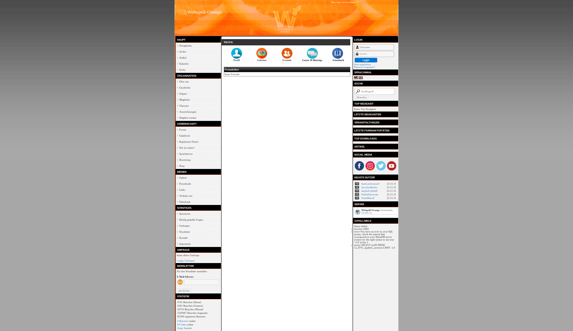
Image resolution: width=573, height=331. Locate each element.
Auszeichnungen (188, 111)
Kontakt (183, 237)
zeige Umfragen (186, 260)
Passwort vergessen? (364, 67)
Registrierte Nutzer (189, 141)
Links (182, 189)
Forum (182, 129)
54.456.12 (366, 212)
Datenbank (184, 201)
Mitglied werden (187, 117)
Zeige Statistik (184, 328)
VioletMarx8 (367, 198)
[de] (356, 78)
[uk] (361, 78)
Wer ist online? (187, 147)
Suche (182, 69)
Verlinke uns (185, 195)
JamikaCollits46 (369, 191)
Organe (183, 93)
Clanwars (184, 105)
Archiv (182, 51)
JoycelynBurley (369, 187)
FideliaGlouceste (369, 194)
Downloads (185, 183)
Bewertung (184, 159)
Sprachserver (186, 153)
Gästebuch (184, 135)
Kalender (184, 63)
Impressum (185, 243)
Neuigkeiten (185, 45)
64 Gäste (181, 324)
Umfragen (184, 225)
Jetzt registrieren (362, 64)
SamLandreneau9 (370, 183)
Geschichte (184, 87)
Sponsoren (184, 213)
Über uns (184, 81)
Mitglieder (184, 99)
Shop (182, 165)
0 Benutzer (182, 321)
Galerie (183, 177)
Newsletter (184, 231)
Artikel (182, 57)
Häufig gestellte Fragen (191, 219)
